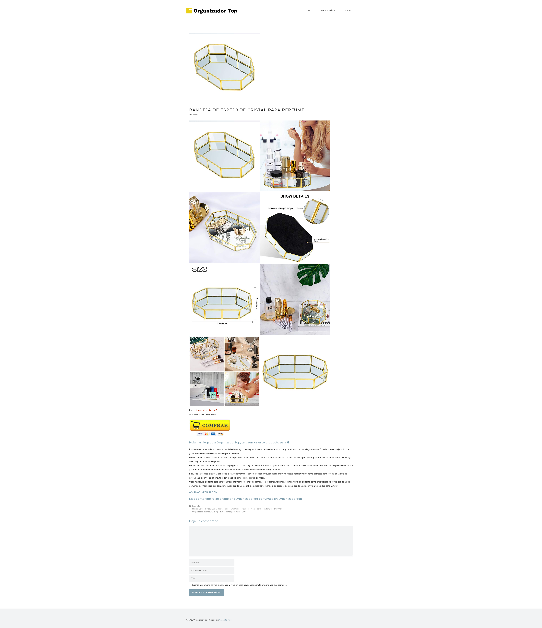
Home (308, 10)
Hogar (347, 10)
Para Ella (196, 506)
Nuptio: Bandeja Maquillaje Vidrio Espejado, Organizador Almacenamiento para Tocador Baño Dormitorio (237, 509)
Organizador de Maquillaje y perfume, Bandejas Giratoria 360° (219, 511)
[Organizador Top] (211, 10)
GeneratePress (225, 620)
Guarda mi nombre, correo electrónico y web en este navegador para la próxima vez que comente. (239, 585)
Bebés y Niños (327, 10)
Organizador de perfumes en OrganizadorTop (268, 498)
